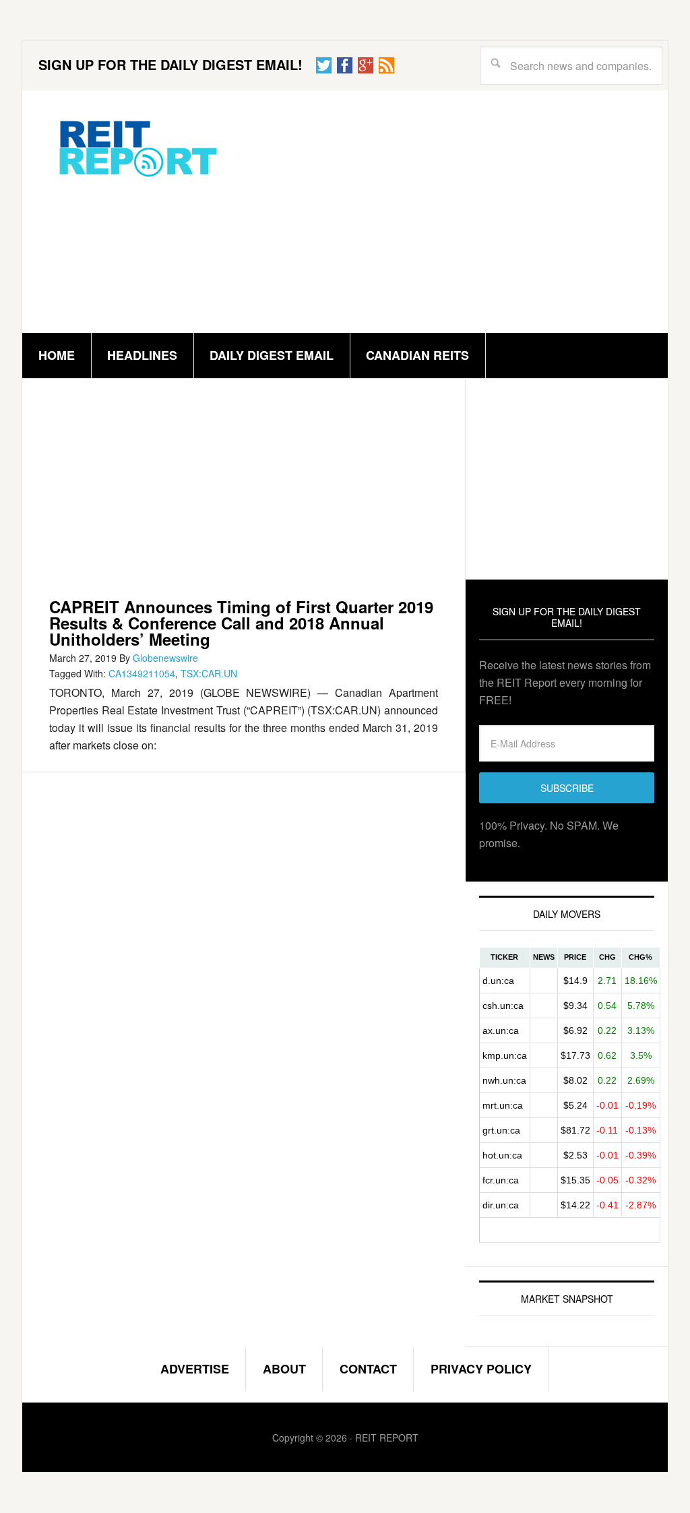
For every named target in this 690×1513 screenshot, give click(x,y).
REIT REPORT (136, 147)
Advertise (194, 1369)
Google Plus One (366, 65)
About (284, 1369)
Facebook (345, 65)
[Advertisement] (445, 211)
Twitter (324, 65)
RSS (387, 65)
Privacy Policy (481, 1369)
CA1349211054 (141, 673)
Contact (368, 1369)
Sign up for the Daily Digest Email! (170, 64)
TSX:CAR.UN (209, 673)
